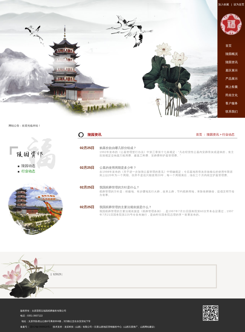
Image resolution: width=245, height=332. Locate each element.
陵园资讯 (231, 62)
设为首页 (238, 4)
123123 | (57, 274)
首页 (228, 45)
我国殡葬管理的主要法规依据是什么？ (126, 207)
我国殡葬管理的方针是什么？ (119, 187)
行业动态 (28, 171)
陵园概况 (231, 54)
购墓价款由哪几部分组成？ (118, 148)
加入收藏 (224, 4)
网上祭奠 (231, 86)
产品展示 (231, 78)
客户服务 (231, 103)
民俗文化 (231, 95)
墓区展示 (231, 70)
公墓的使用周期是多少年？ (118, 167)
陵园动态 (28, 166)
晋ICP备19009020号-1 (41, 326)
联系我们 (231, 111)
